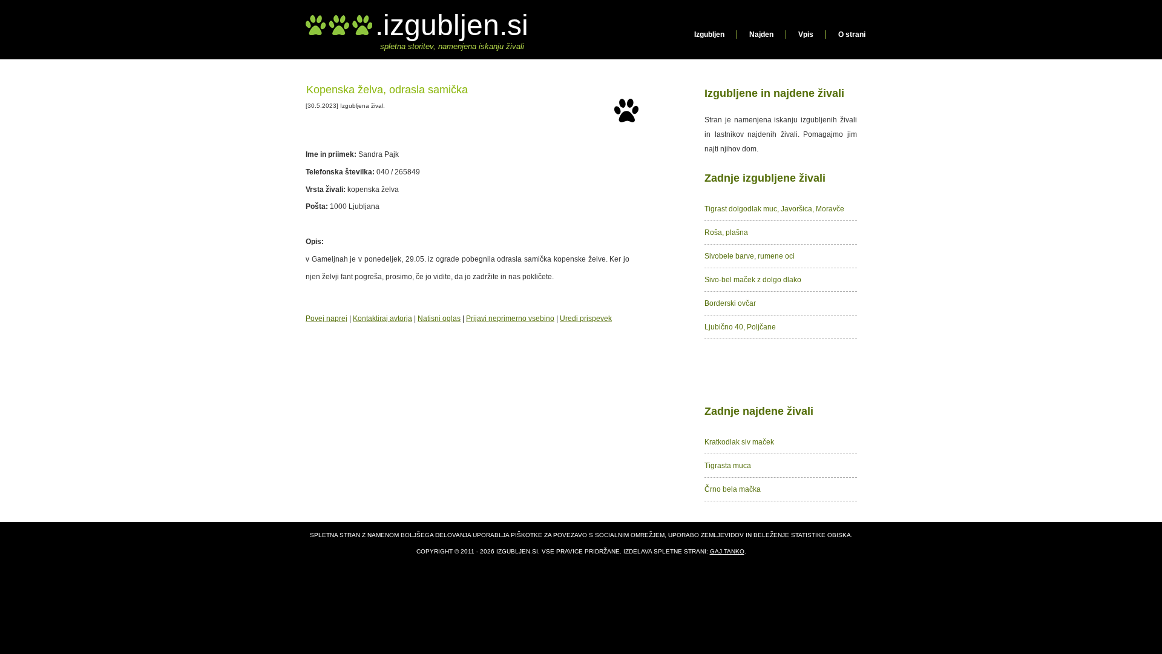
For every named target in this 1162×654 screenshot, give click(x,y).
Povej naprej (326, 318)
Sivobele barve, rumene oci (749, 256)
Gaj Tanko (727, 551)
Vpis (805, 34)
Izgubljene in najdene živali (774, 93)
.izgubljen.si (451, 25)
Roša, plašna (726, 232)
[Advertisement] (781, 369)
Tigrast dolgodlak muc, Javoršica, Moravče (774, 209)
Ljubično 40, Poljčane (740, 327)
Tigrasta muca (727, 465)
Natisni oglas (439, 318)
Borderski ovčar (730, 303)
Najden (761, 34)
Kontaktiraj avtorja (382, 318)
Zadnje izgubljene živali (765, 178)
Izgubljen (709, 34)
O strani (851, 34)
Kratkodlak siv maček (739, 442)
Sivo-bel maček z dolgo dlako (752, 280)
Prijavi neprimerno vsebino (510, 318)
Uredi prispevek (586, 318)
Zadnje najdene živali (758, 411)
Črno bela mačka (732, 489)
